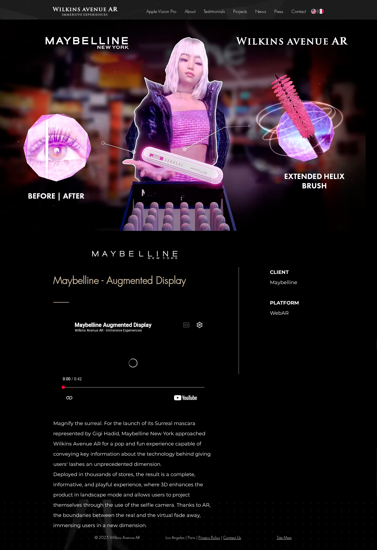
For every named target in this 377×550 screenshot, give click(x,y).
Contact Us (232, 537)
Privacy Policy (209, 537)
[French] (321, 11)
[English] (313, 11)
